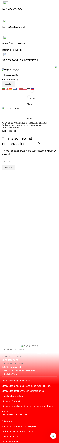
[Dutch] (14, 88)
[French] (18, 88)
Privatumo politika (10, 436)
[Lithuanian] (4, 88)
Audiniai (6, 411)
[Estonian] (29, 88)
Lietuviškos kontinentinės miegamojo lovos (23, 391)
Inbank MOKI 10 (10, 442)
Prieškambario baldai (12, 396)
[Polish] (25, 88)
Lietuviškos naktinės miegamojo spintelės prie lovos (27, 406)
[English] (7, 88)
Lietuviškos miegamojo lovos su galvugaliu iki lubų (26, 386)
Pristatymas (7, 421)
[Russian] (32, 88)
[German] (11, 88)
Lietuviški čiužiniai (11, 401)
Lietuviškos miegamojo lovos (16, 381)
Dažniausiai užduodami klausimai (18, 431)
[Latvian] (21, 88)
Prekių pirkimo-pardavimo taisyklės (19, 426)
